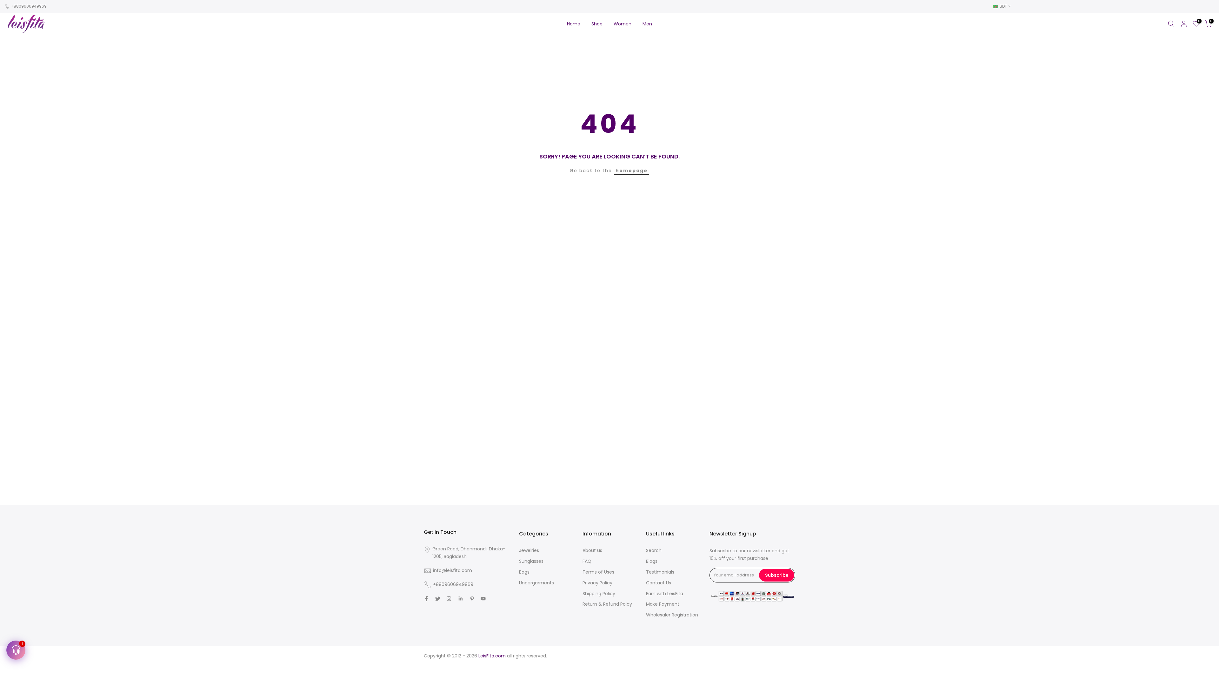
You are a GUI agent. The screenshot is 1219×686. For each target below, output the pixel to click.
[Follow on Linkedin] (460, 598)
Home (573, 24)
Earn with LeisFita (664, 593)
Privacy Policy (597, 583)
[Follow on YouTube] (483, 598)
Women (622, 24)
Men (647, 24)
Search (654, 550)
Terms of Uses (598, 572)
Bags (524, 572)
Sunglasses (531, 561)
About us (592, 550)
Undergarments (536, 583)
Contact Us (658, 583)
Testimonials (660, 572)
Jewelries (529, 550)
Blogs (651, 561)
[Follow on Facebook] (426, 598)
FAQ (587, 561)
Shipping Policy (599, 593)
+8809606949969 (29, 6)
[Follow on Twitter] (437, 598)
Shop (597, 24)
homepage (632, 170)
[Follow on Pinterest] (472, 598)
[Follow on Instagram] (449, 598)
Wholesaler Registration (672, 615)
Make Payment (662, 604)
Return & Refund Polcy (607, 604)
